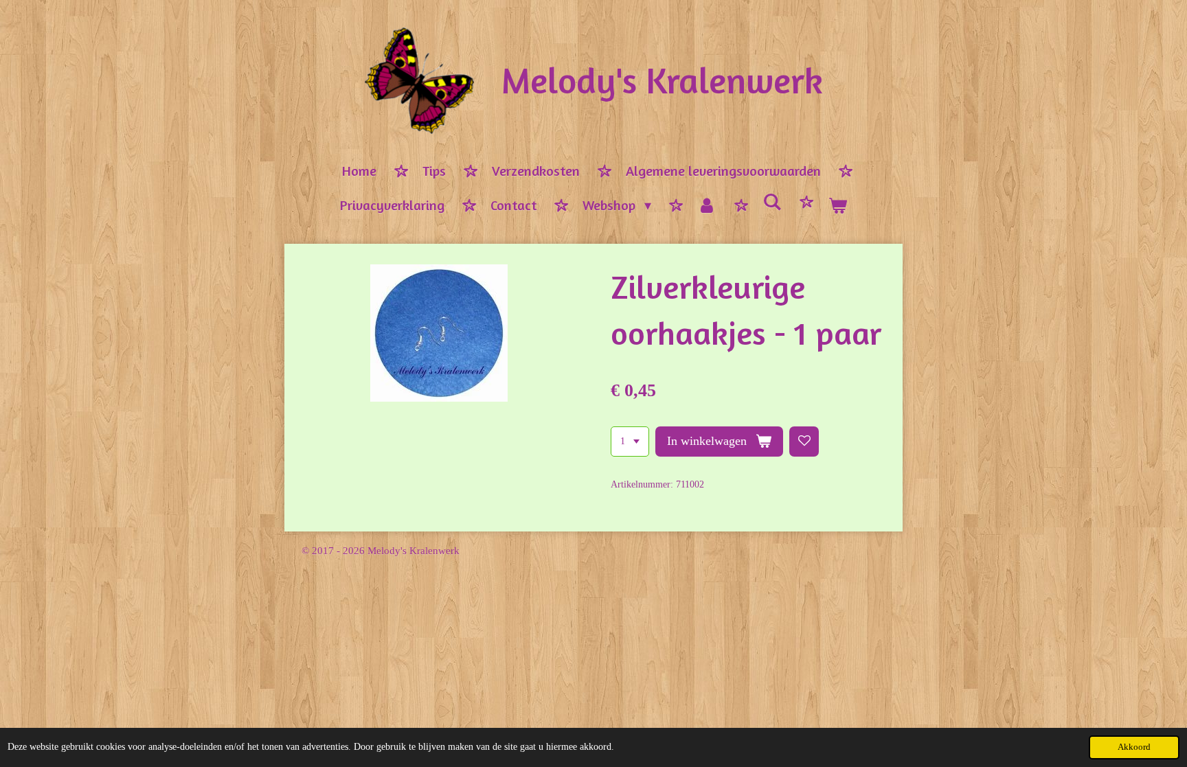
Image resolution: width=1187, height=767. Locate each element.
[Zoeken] (772, 202)
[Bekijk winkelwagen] (837, 206)
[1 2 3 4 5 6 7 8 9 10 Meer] (630, 441)
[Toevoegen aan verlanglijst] (804, 441)
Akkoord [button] (1134, 747)
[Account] (706, 206)
